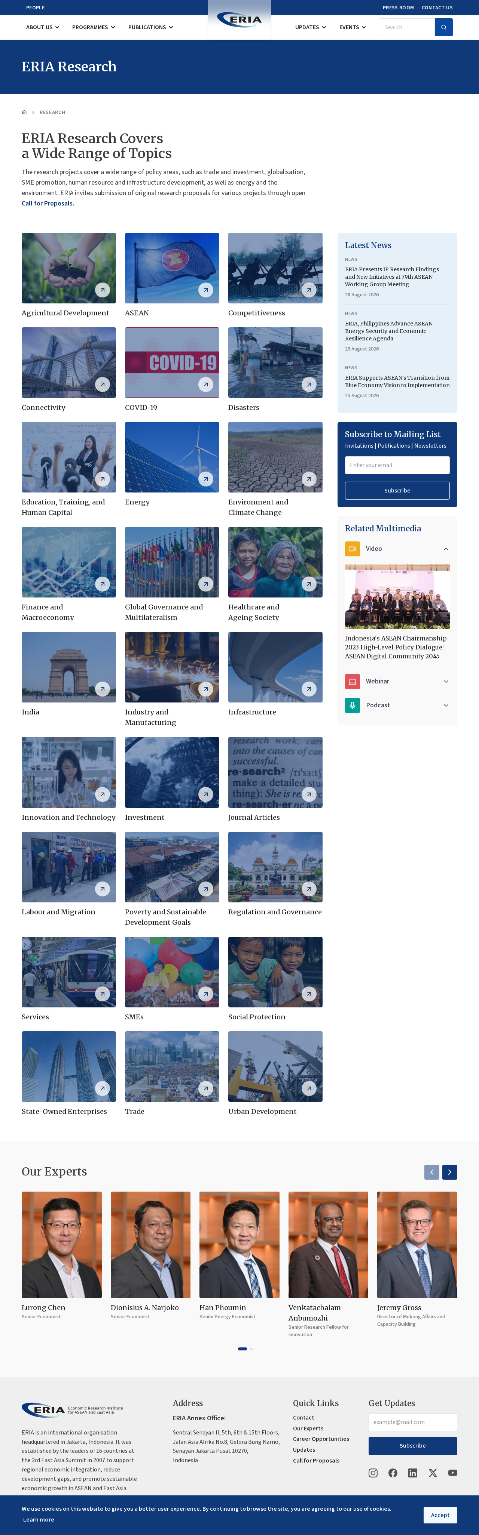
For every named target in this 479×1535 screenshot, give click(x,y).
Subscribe (397, 491)
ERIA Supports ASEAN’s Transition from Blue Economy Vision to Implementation (397, 381)
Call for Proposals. (48, 203)
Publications (147, 27)
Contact (303, 1418)
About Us (39, 27)
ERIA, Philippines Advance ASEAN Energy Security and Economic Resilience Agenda (389, 331)
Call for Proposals (316, 1461)
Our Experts (308, 1428)
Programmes (90, 27)
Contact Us (437, 8)
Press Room (398, 8)
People (35, 8)
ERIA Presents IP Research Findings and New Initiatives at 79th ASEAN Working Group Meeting (392, 277)
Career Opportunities (321, 1439)
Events (349, 27)
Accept (440, 1515)
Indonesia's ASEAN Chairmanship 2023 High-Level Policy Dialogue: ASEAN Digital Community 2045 (396, 647)
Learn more (38, 1520)
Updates (307, 27)
